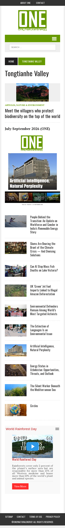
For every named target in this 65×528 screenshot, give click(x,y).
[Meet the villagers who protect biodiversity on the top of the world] (32, 99)
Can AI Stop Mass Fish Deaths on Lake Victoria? (44, 268)
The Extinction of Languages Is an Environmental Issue (41, 330)
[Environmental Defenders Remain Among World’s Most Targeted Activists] (16, 314)
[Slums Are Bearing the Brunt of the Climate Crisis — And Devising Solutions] (16, 252)
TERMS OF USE (35, 516)
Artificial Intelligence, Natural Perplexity (42, 348)
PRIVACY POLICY (53, 516)
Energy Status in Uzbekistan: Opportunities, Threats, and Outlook (44, 370)
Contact (40, 2)
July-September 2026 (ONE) (27, 129)
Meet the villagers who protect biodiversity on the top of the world (32, 113)
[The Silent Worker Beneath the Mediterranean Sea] (16, 394)
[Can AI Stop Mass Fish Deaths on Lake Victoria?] (16, 274)
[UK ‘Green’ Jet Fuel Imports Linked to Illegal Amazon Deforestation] (16, 294)
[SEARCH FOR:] (32, 47)
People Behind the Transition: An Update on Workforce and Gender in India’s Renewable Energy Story (44, 224)
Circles (34, 406)
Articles (10, 105)
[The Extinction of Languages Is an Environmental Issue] (16, 334)
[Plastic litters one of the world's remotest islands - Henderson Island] (42, 446)
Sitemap (9, 516)
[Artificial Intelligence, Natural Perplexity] (16, 354)
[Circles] (16, 414)
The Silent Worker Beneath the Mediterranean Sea (45, 388)
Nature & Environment (30, 105)
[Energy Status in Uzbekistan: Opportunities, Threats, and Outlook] (16, 374)
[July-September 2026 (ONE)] (32, 207)
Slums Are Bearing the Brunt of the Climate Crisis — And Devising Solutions (42, 249)
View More (30, 481)
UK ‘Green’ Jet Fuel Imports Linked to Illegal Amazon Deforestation (43, 290)
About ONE (25, 2)
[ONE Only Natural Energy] (32, 20)
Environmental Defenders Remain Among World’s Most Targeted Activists (44, 310)
